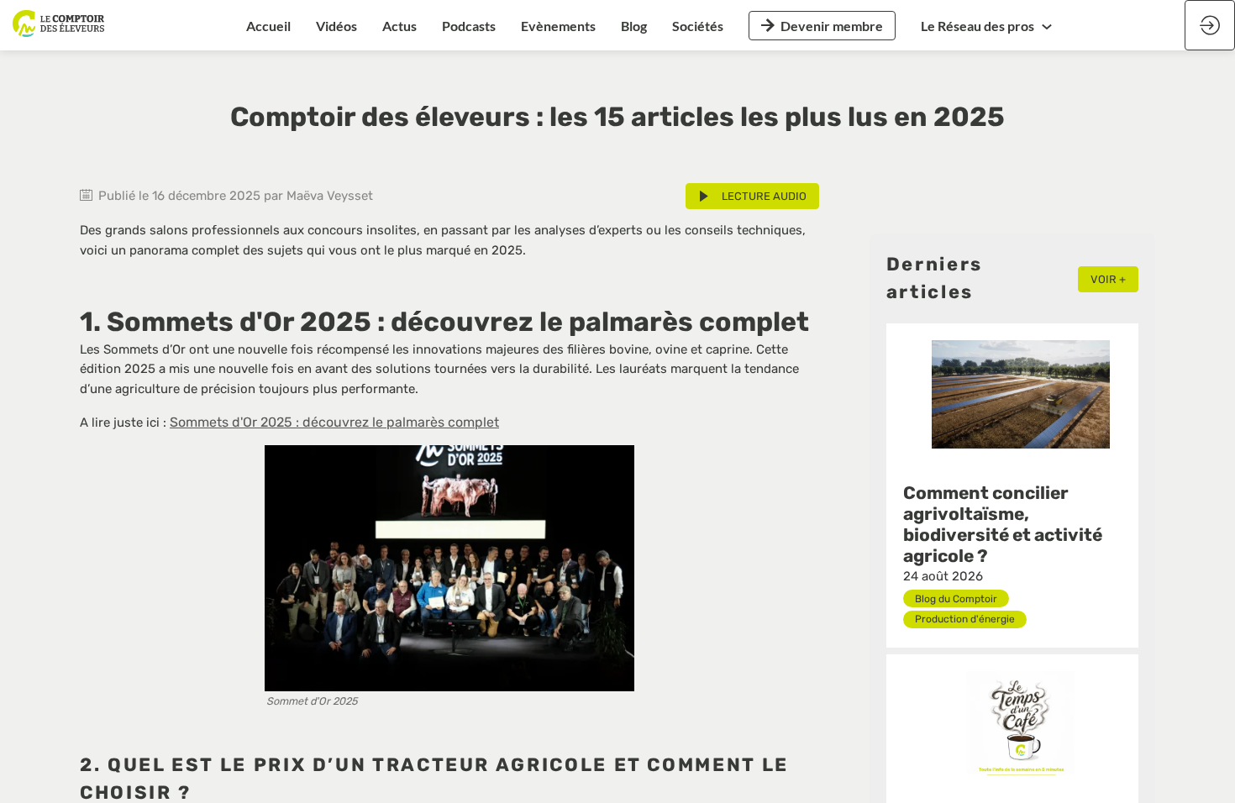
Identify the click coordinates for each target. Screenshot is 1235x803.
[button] (822, 25)
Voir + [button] (1108, 279)
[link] (268, 25)
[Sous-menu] (1047, 26)
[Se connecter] (1210, 25)
